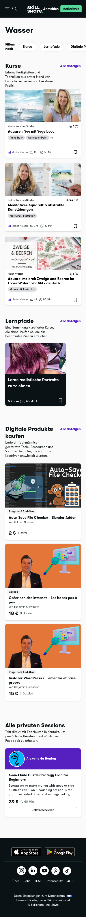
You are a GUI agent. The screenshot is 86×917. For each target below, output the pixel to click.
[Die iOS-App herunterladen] (26, 852)
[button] (7, 9)
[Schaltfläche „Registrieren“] (60, 400)
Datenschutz (54, 881)
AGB (70, 881)
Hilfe (38, 881)
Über (16, 881)
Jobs (27, 881)
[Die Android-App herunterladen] (60, 852)
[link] (43, 123)
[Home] (35, 9)
